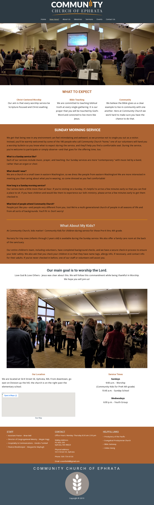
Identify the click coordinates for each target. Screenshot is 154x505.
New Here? (54, 19)
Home (43, 19)
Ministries (78, 19)
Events (99, 19)
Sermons (89, 19)
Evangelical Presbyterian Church (117, 440)
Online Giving (109, 448)
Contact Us (110, 19)
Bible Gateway (110, 444)
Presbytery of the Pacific (114, 436)
